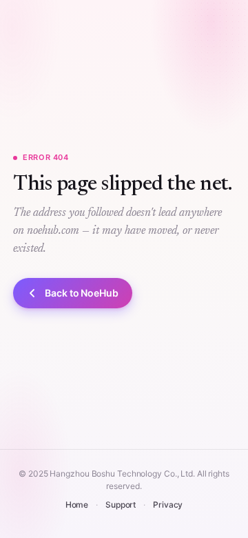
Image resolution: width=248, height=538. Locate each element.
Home (77, 504)
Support (120, 504)
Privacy (168, 504)
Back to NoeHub (81, 293)
